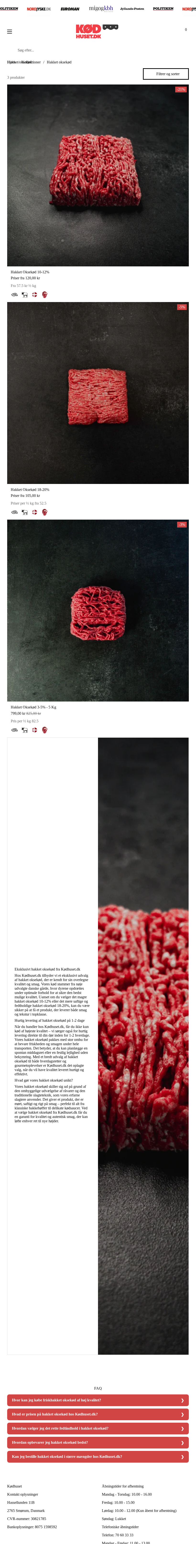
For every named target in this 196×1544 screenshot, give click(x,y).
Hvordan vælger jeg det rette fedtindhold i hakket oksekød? (60, 1428)
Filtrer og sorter (168, 74)
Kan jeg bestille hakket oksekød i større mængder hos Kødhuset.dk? (67, 1456)
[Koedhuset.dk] (96, 31)
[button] (184, 31)
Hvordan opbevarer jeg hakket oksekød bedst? (50, 1442)
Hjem (11, 62)
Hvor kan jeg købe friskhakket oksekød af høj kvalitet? (56, 1400)
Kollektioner (31, 62)
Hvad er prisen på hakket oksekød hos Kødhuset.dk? (55, 1414)
